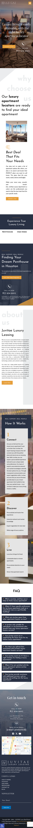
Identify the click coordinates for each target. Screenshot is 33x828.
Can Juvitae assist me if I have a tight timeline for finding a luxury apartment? (16, 657)
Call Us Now (23, 48)
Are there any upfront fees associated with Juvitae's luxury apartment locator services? (14, 648)
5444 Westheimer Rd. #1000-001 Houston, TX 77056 (16, 717)
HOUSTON (5, 781)
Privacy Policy (27, 821)
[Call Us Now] (23, 44)
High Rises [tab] (22, 232)
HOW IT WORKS (6, 779)
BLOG (3, 789)
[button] (30, 3)
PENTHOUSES (6, 785)
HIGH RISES (5, 783)
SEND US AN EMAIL (16, 727)
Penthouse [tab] (7, 232)
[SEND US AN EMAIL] (16, 723)
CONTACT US (5, 787)
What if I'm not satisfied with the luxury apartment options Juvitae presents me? (16, 667)
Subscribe (6, 807)
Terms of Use (20, 821)
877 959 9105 (23, 50)
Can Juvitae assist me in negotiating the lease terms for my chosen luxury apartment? (15, 637)
